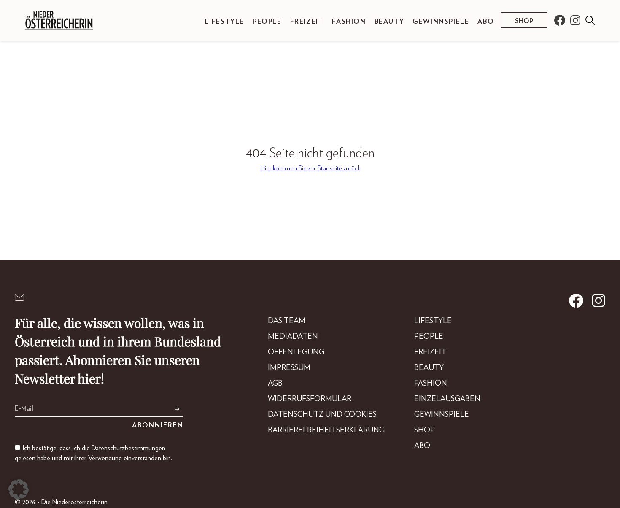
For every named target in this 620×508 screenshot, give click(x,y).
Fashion (349, 21)
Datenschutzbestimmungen (128, 448)
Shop (524, 21)
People (267, 21)
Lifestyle (224, 21)
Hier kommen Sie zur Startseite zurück (310, 168)
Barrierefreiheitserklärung (326, 430)
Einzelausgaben (447, 399)
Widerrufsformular (309, 399)
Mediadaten (293, 336)
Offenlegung (296, 352)
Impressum (289, 368)
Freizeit (307, 21)
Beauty (389, 21)
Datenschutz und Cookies (322, 415)
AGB (275, 383)
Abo (485, 21)
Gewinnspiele (440, 21)
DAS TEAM (286, 321)
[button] (18, 489)
